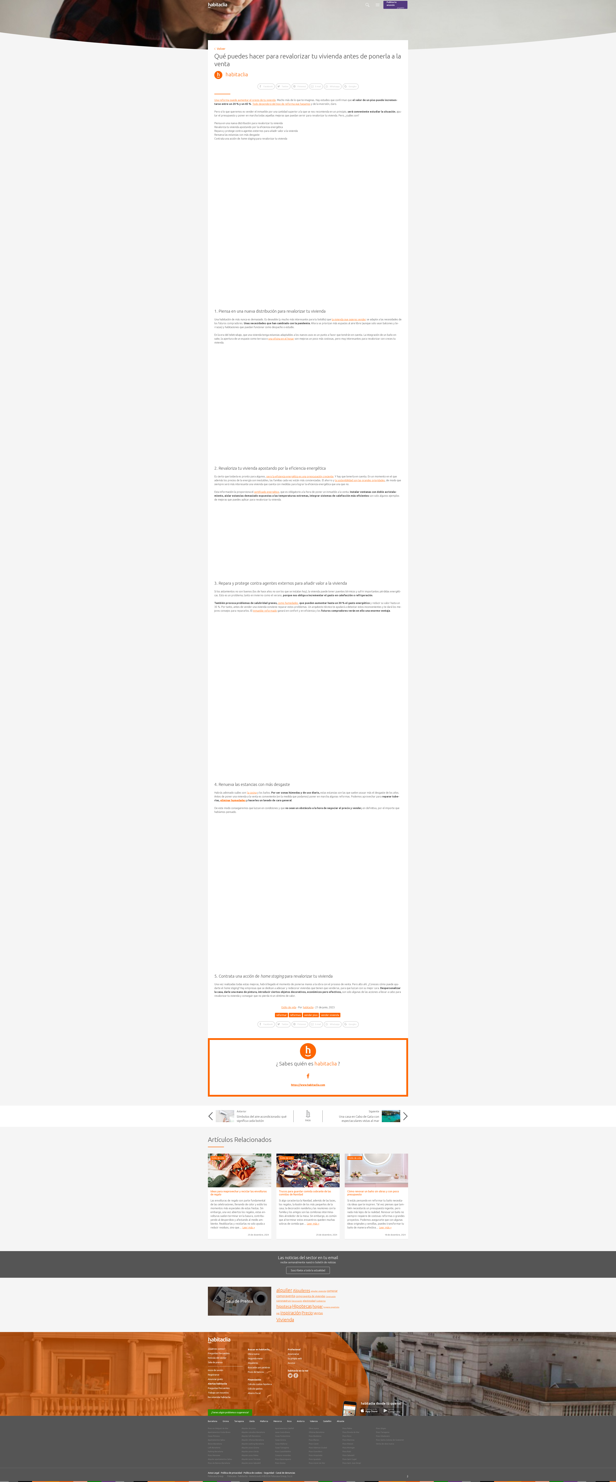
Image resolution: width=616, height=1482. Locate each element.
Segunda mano (255, 1358)
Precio (307, 1312)
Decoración (296, 1301)
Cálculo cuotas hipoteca (260, 1384)
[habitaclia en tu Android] (392, 1412)
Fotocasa (231, 1476)
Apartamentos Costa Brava (219, 1432)
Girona (226, 1421)
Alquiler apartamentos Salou (220, 1459)
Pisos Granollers (315, 1451)
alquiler (284, 1290)
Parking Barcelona (215, 1451)
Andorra (300, 1421)
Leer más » (248, 1227)
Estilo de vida (288, 1007)
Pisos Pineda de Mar (350, 1432)
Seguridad (269, 1473)
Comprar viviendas (283, 1455)
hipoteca (284, 1306)
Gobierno (321, 1301)
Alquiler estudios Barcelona (253, 1432)
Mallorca (264, 1421)
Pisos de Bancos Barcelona (219, 1463)
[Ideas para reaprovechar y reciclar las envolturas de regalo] (239, 1170)
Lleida (252, 1421)
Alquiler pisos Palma (250, 1455)
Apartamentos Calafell (284, 1428)
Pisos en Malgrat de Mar (218, 1428)
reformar (281, 1015)
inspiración (290, 1312)
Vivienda (285, 1319)
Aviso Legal (213, 1473)
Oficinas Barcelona (316, 1432)
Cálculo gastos (255, 1388)
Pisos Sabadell (348, 1455)
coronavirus (283, 1300)
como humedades (288, 603)
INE (278, 1313)
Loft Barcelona (214, 1448)
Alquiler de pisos (249, 1428)
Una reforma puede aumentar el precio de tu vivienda (245, 100)
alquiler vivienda (318, 1291)
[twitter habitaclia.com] (290, 1375)
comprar (332, 1290)
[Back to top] (609, 1475)
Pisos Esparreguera (283, 1459)
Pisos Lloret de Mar (317, 1463)
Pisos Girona (280, 1463)
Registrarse (213, 1374)
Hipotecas (302, 1306)
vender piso (311, 1015)
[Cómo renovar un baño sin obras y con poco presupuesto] (376, 1170)
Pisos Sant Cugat (349, 1459)
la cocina (252, 792)
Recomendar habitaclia (219, 1397)
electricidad (309, 1300)
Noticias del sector (217, 1358)
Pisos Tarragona (382, 1432)
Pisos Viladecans (383, 1436)
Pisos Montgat (348, 1448)
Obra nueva (253, 1354)
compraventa (285, 1296)
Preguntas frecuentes (219, 1353)
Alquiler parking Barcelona (253, 1444)
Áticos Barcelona (215, 1444)
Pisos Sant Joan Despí (351, 1463)
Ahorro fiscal (254, 1393)
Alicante (340, 1421)
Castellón (327, 1421)
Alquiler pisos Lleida (250, 1451)
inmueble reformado (265, 610)
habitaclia (237, 74)
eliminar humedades (233, 800)
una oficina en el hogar (281, 338)
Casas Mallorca (281, 1444)
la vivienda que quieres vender (349, 319)
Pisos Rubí (346, 1451)
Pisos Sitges (381, 1428)
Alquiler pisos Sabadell (251, 1463)
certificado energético (266, 491)
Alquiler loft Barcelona (251, 1436)
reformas (295, 1015)
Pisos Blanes (314, 1440)
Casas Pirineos (214, 1436)
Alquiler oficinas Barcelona (253, 1440)
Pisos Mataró (347, 1444)
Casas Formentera (282, 1436)
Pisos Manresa (348, 1440)
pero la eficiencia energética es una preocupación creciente (300, 476)
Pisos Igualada (315, 1459)
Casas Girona (280, 1440)
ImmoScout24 (256, 1476)
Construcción (331, 1296)
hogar (317, 1306)
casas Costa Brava (282, 1432)
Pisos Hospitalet (315, 1455)
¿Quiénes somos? (216, 1349)
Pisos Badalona (315, 1436)
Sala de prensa (215, 1362)
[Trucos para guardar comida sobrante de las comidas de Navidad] (308, 1170)
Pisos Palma (347, 1428)
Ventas (318, 1313)
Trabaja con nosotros (218, 1392)
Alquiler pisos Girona (250, 1448)
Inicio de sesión (215, 1370)
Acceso (291, 1363)
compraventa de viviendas (310, 1296)
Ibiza (289, 1421)
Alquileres (301, 1290)
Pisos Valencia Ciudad (318, 1448)
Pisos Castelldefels (283, 1451)
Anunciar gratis (215, 1379)
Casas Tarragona (282, 1448)
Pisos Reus (346, 1436)
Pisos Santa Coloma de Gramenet (390, 1440)
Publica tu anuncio (395, 5)
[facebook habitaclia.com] (295, 1375)
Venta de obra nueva (385, 1444)
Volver (221, 48)
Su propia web (295, 1358)
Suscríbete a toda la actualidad (308, 1270)
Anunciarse (293, 1354)
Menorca (278, 1421)
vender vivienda (330, 1015)
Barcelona (212, 1421)
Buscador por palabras (259, 1367)
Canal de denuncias (285, 1473)
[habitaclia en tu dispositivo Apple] (370, 1412)
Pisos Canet (314, 1444)
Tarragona (239, 1421)
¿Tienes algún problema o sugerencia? (230, 1412)
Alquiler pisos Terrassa (251, 1459)
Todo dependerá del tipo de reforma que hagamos (281, 103)
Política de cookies (253, 1473)
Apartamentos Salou (216, 1440)
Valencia (314, 1421)
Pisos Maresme (214, 1455)
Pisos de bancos (256, 1372)
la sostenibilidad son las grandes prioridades (360, 480)
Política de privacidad (231, 1473)
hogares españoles (331, 1307)
